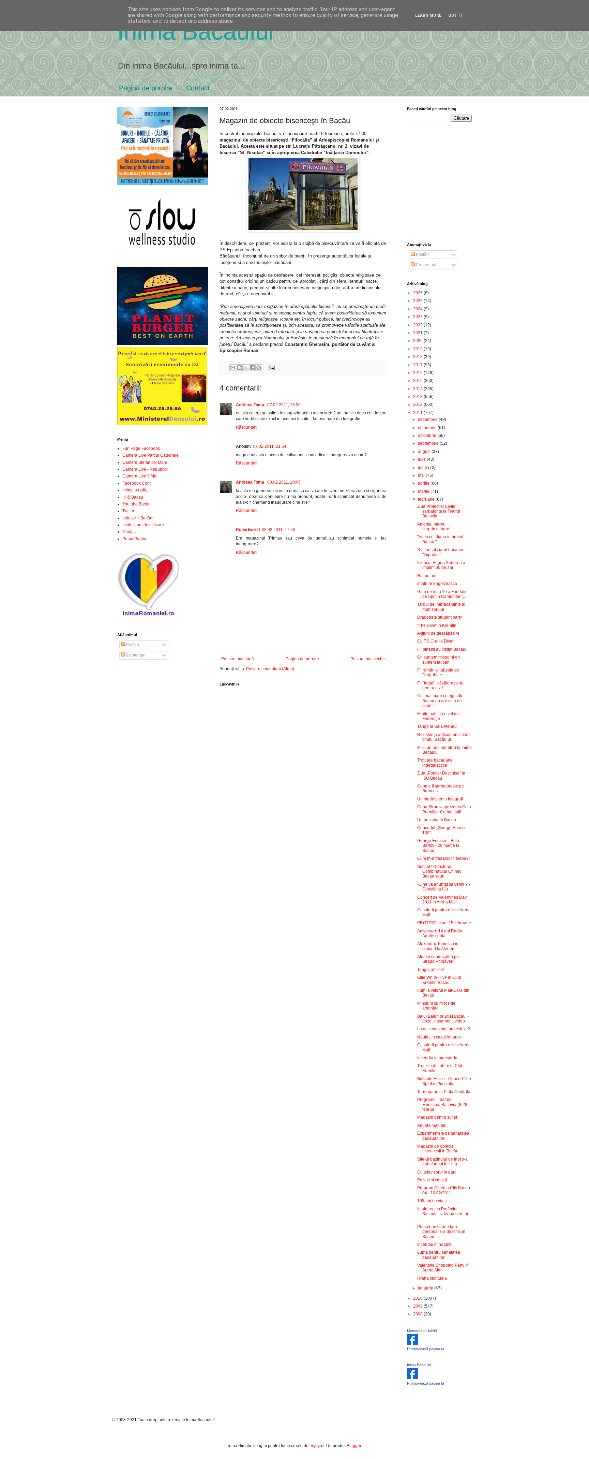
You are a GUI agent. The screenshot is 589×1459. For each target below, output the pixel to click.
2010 (418, 1298)
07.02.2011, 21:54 (269, 446)
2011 (418, 412)
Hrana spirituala (432, 1278)
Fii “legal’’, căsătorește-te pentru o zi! (440, 685)
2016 (418, 372)
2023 (418, 316)
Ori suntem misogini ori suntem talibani (438, 659)
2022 (418, 325)
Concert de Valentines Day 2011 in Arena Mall (442, 899)
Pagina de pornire (145, 88)
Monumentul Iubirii (422, 1331)
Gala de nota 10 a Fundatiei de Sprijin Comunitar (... (443, 594)
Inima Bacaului (419, 1365)
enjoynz (316, 1445)
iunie (423, 467)
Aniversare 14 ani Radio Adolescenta (439, 933)
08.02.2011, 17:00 (278, 529)
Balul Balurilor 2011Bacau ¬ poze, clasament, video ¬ (443, 1018)
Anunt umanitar (431, 1125)
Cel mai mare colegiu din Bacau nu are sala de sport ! (440, 700)
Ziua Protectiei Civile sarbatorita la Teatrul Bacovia (438, 511)
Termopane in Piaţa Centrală (443, 1091)
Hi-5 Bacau (132, 497)
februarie (427, 499)
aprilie (424, 483)
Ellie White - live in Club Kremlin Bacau (439, 980)
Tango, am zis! (430, 969)
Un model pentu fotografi (440, 799)
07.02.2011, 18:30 (284, 404)
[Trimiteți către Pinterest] (258, 367)
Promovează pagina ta (425, 1349)
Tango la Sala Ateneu (437, 726)
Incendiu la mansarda (437, 1058)
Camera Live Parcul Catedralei (151, 455)
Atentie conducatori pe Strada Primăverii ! (438, 959)
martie (424, 491)
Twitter (128, 511)
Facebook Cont (136, 483)
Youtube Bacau (136, 504)
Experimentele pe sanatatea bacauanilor (443, 1135)
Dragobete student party (439, 617)
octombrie (427, 435)
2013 (418, 396)
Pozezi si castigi (432, 1180)
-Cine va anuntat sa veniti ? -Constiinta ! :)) (443, 886)
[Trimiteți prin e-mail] (232, 367)
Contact (198, 88)
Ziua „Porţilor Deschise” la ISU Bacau (441, 775)
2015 (418, 380)
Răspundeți (246, 427)
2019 (418, 349)
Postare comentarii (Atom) (270, 668)
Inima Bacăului (195, 31)
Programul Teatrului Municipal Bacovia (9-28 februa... (442, 1104)
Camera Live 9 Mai (139, 476)
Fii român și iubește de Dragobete (438, 672)
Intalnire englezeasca (437, 583)
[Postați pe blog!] (239, 367)
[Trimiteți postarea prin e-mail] (270, 367)
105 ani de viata (432, 1200)
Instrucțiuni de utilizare (143, 524)
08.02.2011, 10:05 (284, 482)
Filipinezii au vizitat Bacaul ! (442, 649)
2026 (418, 293)
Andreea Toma (250, 404)
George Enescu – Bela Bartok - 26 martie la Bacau (438, 845)
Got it (455, 15)
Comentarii (136, 655)
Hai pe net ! (427, 575)
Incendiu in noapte (434, 1244)
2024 (418, 309)
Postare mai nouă (237, 659)
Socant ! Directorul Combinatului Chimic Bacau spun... (439, 871)
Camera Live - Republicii (145, 469)
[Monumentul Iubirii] (412, 1343)
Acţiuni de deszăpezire (438, 633)
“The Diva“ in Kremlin (436, 625)
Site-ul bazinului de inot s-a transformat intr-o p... (442, 1161)
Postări (132, 644)
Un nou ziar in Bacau (436, 819)
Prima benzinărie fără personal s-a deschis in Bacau (441, 1231)
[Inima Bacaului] (412, 1377)
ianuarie (426, 1288)
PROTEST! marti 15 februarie (444, 922)
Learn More (428, 15)
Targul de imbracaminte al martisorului (441, 606)
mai (422, 475)
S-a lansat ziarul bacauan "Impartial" (441, 552)
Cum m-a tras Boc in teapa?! (443, 858)
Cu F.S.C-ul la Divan (436, 641)
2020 (418, 340)
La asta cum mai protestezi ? (443, 1029)
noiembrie (428, 427)
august (425, 451)
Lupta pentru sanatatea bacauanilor (438, 1254)
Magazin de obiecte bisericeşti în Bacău (437, 1148)
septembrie (429, 443)
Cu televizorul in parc (436, 1172)
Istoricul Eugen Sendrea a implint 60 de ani (441, 565)
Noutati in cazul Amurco (439, 1037)
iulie (422, 459)
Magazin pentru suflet (437, 1117)
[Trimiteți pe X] (245, 367)
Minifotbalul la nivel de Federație (438, 716)
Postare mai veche (367, 659)
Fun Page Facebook (141, 448)
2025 (418, 300)
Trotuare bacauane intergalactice (435, 762)
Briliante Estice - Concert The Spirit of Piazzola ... (444, 1081)
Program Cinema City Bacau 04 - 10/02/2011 (443, 1190)
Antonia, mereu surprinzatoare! (433, 526)
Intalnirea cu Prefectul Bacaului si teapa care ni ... (442, 1214)
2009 (418, 1306)
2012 (418, 404)
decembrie (428, 419)
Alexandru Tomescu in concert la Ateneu (437, 946)
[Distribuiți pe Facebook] (252, 367)
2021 (418, 332)
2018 (418, 356)
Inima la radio (135, 490)
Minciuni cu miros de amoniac (436, 1006)
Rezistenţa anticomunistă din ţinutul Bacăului (444, 737)
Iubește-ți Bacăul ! (138, 518)
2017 (418, 365)
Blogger (354, 1445)
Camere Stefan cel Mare (144, 462)
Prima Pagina (135, 538)
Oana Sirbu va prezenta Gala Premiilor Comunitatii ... (444, 809)
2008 (418, 1314)
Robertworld (248, 529)
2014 (418, 388)
